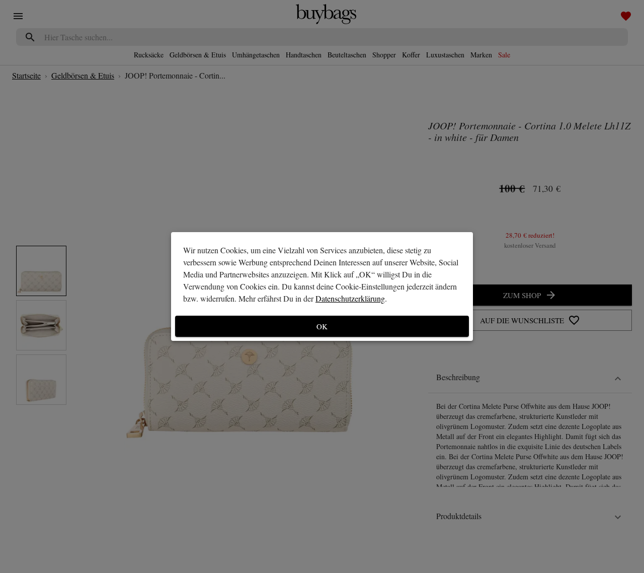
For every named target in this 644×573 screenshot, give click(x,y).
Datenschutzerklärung (350, 298)
